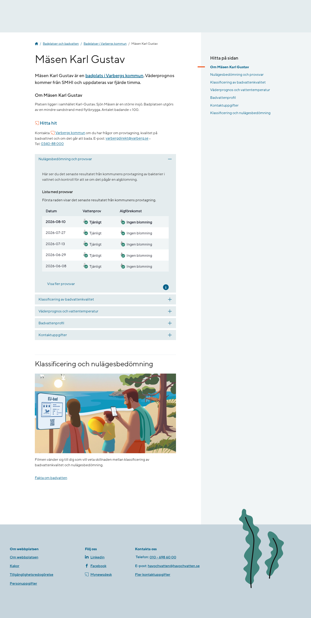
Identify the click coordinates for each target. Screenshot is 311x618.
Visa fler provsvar (61, 284)
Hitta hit (48, 123)
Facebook (98, 566)
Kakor (14, 566)
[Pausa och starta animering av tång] (268, 549)
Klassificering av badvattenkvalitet (238, 82)
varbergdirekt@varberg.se (127, 138)
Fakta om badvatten (51, 478)
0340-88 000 (52, 144)
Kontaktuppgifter (224, 105)
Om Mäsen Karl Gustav (229, 67)
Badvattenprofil (223, 97)
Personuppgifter (23, 583)
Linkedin (97, 557)
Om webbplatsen (24, 557)
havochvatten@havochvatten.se (174, 566)
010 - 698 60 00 (163, 557)
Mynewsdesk (101, 574)
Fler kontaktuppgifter (152, 574)
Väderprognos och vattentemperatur (240, 90)
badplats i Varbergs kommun (114, 76)
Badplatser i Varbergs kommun (105, 44)
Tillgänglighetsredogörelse (31, 574)
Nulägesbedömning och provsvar (237, 74)
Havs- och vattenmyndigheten (36, 44)
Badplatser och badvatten (61, 44)
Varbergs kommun (70, 133)
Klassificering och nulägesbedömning (240, 113)
